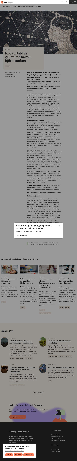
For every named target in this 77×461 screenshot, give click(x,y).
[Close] (59, 225)
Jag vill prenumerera (21, 235)
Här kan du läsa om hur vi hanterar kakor (14, 451)
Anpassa (9, 454)
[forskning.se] (6, 2)
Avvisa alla (18, 454)
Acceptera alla (28, 454)
